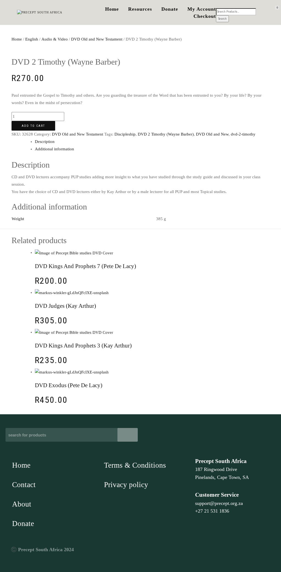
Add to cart (33, 126)
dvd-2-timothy (243, 134)
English (31, 39)
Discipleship (125, 134)
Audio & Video (54, 39)
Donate (169, 9)
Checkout (204, 16)
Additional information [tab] (54, 149)
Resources (140, 9)
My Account (201, 9)
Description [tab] (45, 141)
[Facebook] (199, 552)
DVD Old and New (212, 134)
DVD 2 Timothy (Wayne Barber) (166, 134)
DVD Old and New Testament (96, 39)
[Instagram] (212, 552)
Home (112, 9)
